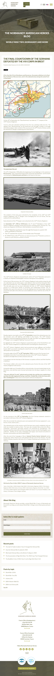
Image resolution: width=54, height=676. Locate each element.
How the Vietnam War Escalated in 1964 (17, 550)
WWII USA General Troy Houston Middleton (37, 489)
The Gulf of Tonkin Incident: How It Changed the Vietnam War (23, 547)
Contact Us (26, 4)
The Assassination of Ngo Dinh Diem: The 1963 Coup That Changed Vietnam (27, 556)
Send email (27, 628)
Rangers (19, 491)
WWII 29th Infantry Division (15, 488)
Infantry (5, 491)
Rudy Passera (12, 65)
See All (5, 587)
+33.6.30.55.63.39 (27, 622)
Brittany (24, 491)
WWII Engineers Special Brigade (18, 489)
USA (49, 489)
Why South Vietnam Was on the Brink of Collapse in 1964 (21, 553)
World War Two (42, 488)
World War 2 (10, 486)
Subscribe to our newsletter (27, 668)
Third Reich (10, 491)
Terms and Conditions (27, 672)
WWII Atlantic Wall (18, 486)
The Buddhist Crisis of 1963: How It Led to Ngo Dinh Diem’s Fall (23, 559)
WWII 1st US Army (12, 584)
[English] (47, 4)
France (15, 491)
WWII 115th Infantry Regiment (31, 486)
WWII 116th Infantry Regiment (30, 488)
